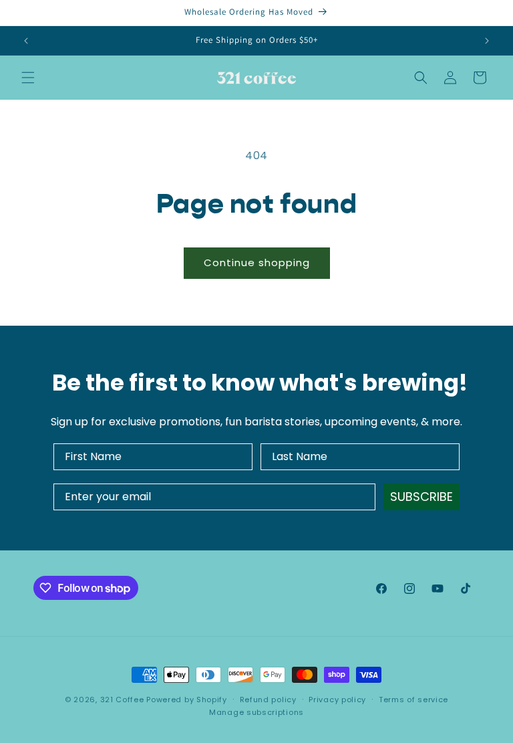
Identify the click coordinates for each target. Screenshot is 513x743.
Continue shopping (257, 262)
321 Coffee (122, 699)
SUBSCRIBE (421, 496)
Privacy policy (337, 699)
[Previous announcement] (26, 41)
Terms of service (413, 699)
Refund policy (268, 699)
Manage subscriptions (256, 712)
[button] (28, 77)
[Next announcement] (487, 41)
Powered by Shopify (186, 699)
